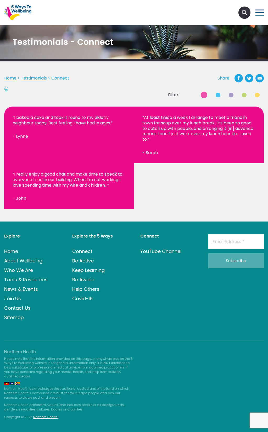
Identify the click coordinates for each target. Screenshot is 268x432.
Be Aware (83, 279)
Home (11, 251)
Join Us (12, 298)
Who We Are (18, 270)
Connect (82, 251)
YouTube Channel (160, 251)
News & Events (21, 289)
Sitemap (14, 317)
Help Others (85, 289)
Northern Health (45, 417)
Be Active (83, 260)
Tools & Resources (26, 279)
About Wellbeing (23, 260)
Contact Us (17, 308)
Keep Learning (88, 270)
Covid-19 (82, 298)
